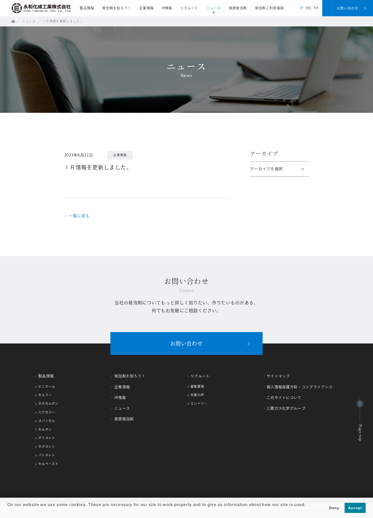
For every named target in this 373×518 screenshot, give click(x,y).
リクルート (189, 8)
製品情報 (87, 8)
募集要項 (197, 386)
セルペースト (48, 463)
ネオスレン (46, 446)
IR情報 (167, 8)
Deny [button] (334, 508)
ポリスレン (46, 437)
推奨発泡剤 (238, 8)
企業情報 (146, 8)
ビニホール (46, 386)
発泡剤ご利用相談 (269, 8)
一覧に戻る (77, 216)
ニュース (213, 8)
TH (316, 8)
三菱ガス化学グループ (286, 408)
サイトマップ (278, 376)
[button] (8, 511)
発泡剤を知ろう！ (116, 8)
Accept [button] (355, 508)
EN (308, 8)
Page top (360, 433)
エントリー (199, 403)
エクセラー (46, 412)
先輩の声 (197, 394)
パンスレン (46, 455)
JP (301, 8)
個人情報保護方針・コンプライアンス (300, 387)
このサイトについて (284, 397)
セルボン (45, 429)
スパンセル (46, 420)
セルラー (45, 394)
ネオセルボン (48, 403)
